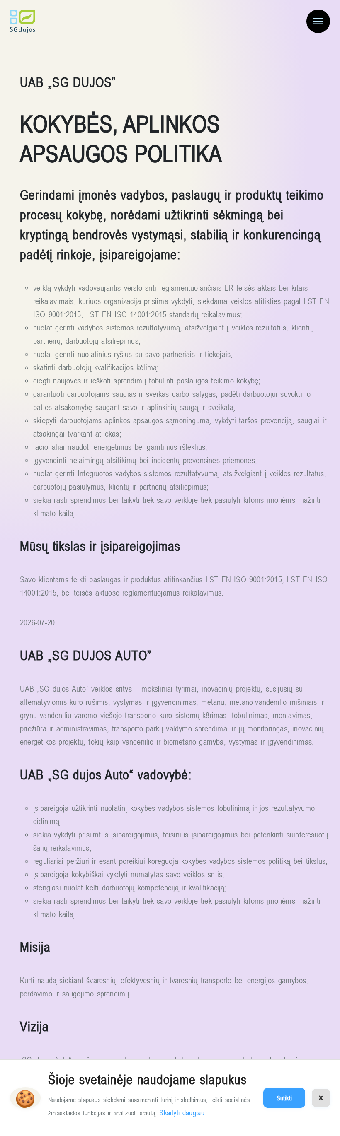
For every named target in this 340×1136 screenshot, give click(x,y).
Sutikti (284, 1098)
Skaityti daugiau (181, 1112)
